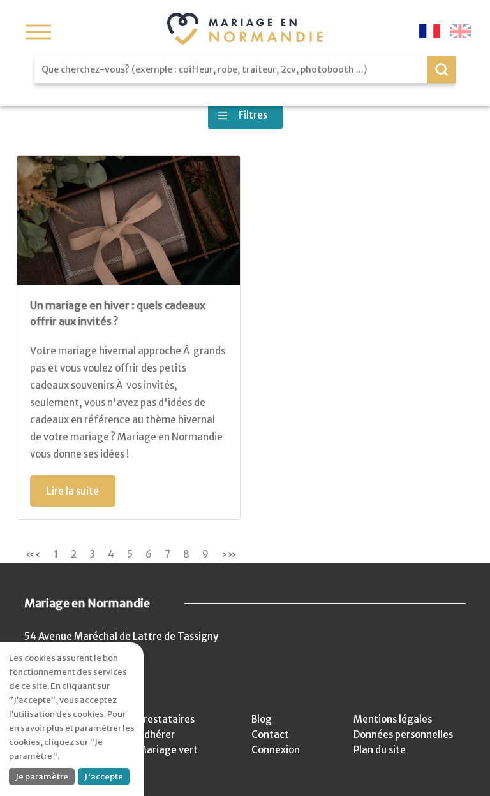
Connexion (275, 750)
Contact (270, 734)
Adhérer (156, 734)
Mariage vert (168, 750)
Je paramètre (41, 776)
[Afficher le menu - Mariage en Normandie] (38, 32)
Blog (261, 719)
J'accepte (103, 776)
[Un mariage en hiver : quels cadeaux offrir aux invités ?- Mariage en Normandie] (128, 220)
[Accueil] (245, 28)
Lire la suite (73, 491)
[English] (460, 31)
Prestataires (166, 719)
